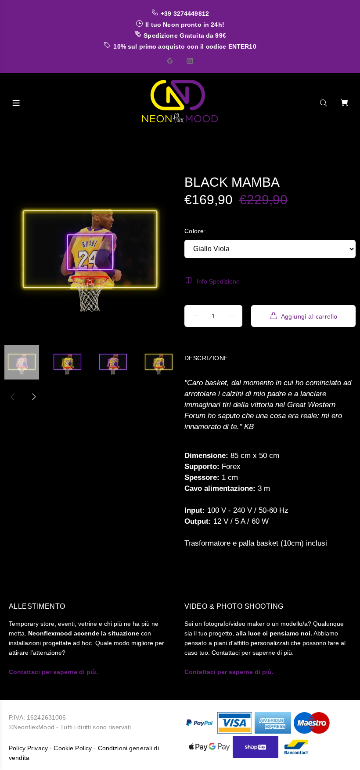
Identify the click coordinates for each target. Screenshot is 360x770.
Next (33, 396)
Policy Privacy (28, 748)
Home (22, 139)
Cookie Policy (73, 748)
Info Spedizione (218, 281)
